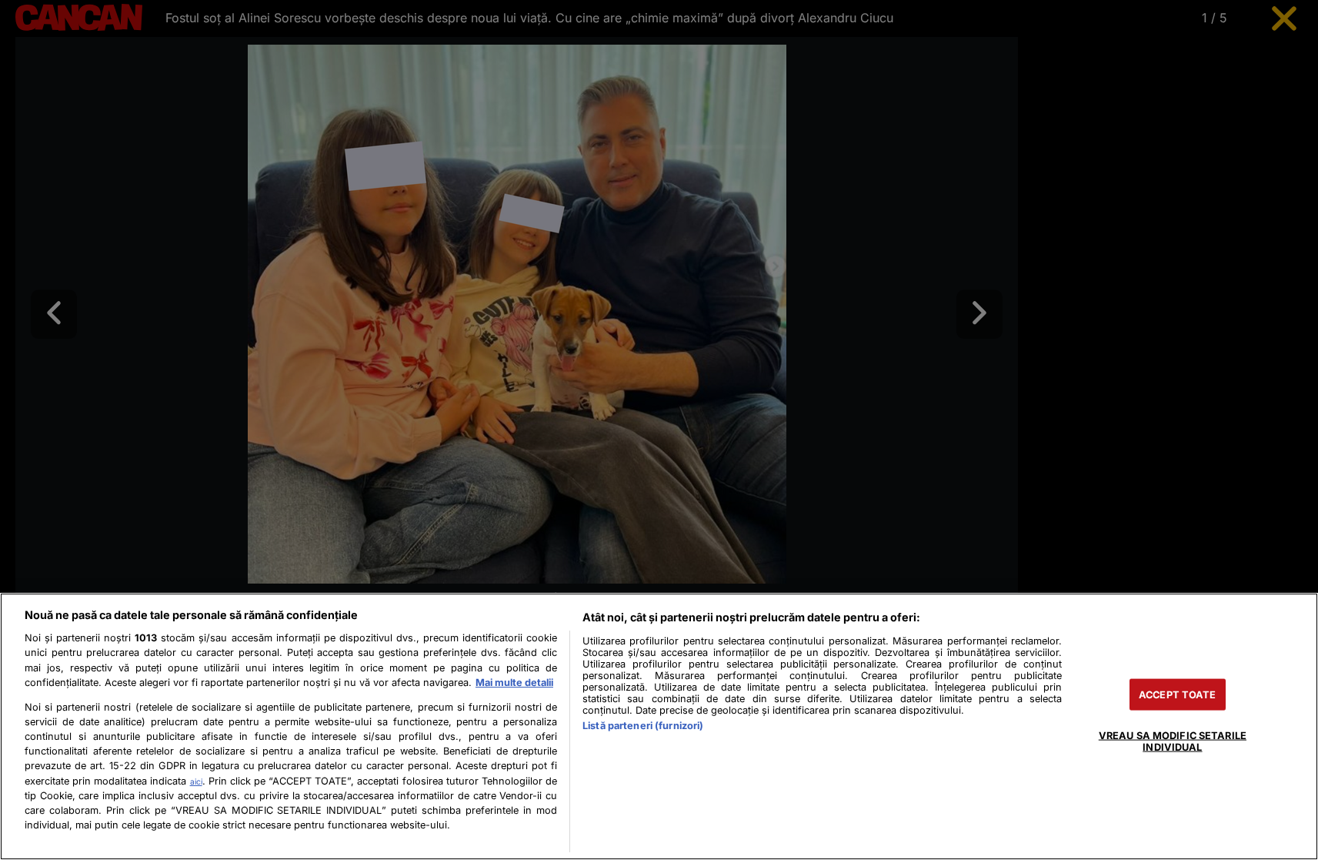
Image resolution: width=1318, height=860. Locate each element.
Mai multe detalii (514, 682)
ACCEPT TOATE (1177, 694)
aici (196, 781)
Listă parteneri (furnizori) (642, 725)
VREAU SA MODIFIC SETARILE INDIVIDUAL (1172, 740)
